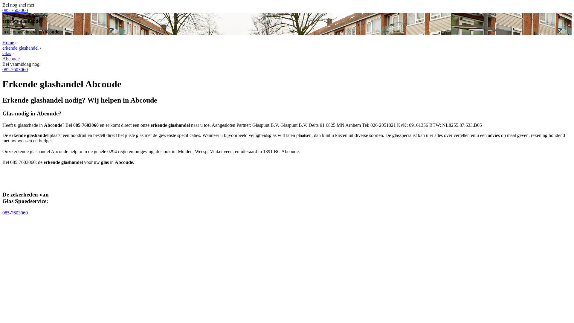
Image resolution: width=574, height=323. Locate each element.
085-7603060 (15, 10)
